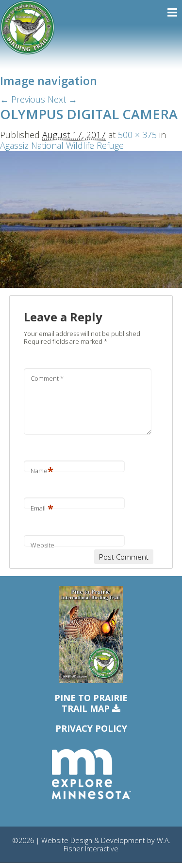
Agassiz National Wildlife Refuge (62, 145)
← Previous (22, 99)
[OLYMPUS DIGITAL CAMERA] (91, 218)
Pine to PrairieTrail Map (91, 703)
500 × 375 (137, 135)
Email (42, 508)
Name (42, 470)
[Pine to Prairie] (27, 27)
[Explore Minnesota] (91, 774)
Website (42, 545)
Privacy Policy (91, 728)
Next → (62, 99)
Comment (47, 378)
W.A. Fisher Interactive (117, 844)
